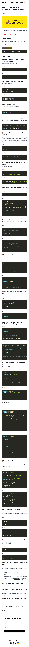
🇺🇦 (18, 643)
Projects (12, 2)
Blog (17, 2)
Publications (22, 2)
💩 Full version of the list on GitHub (10, 34)
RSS (19, 640)
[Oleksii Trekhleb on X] (15, 643)
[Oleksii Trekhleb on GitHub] (13, 643)
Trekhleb (4, 2)
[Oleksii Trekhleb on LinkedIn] (11, 643)
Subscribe (13, 640)
